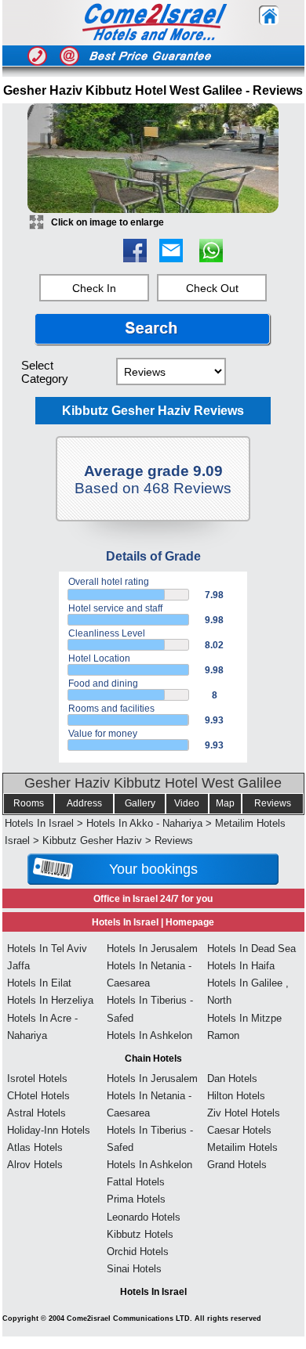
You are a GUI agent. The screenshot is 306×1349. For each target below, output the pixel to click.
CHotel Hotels (38, 1096)
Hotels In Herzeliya (50, 1000)
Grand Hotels (237, 1164)
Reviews (272, 803)
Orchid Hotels (138, 1251)
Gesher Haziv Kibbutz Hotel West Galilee (153, 783)
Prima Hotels (136, 1199)
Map (225, 803)
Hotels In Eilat (39, 983)
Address (84, 803)
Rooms (28, 803)
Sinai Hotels (134, 1269)
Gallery (140, 803)
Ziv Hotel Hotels (243, 1113)
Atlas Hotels (35, 1147)
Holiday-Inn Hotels (48, 1130)
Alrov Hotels (35, 1164)
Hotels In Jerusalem (152, 948)
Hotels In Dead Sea (251, 948)
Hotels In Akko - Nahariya (144, 823)
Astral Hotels (36, 1113)
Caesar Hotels (239, 1130)
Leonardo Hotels (143, 1217)
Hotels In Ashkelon (149, 1035)
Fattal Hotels (136, 1182)
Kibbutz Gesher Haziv (92, 840)
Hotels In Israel (39, 823)
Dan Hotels (232, 1078)
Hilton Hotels (236, 1096)
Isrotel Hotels (37, 1078)
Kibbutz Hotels (140, 1234)
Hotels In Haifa (241, 966)
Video (186, 803)
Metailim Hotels (242, 1147)
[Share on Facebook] (135, 258)
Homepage (190, 922)
